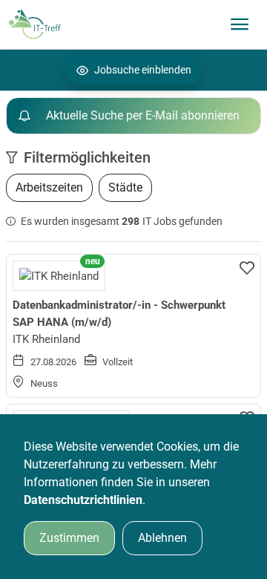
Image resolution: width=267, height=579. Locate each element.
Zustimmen (69, 538)
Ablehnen (162, 538)
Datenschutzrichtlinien (83, 500)
